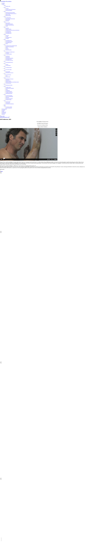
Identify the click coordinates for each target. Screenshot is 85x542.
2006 (5, 21)
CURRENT (3, 3)
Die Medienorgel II (8, 33)
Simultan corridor (8, 99)
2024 (5, 100)
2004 (5, 11)
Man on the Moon (8, 49)
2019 (4, 73)
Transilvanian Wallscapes (10, 103)
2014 (4, 63)
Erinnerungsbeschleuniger (10, 24)
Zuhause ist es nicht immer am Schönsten (12, 30)
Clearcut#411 (8, 102)
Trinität (7, 36)
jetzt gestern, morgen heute (10, 18)
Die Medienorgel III (9, 37)
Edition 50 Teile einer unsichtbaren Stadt (12, 82)
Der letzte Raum (8, 74)
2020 (5, 77)
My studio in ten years (9, 60)
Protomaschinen (8, 83)
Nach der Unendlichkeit (9, 96)
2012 (4, 55)
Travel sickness (8, 65)
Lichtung (7, 8)
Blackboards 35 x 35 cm (9, 78)
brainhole (7, 28)
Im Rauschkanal (8, 17)
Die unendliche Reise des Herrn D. (11, 13)
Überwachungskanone (9, 23)
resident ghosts (8, 87)
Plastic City (7, 79)
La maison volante (9, 54)
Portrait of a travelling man (10, 51)
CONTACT (3, 114)
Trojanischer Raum (9, 67)
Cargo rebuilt (8, 71)
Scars (7, 89)
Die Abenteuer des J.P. (9, 62)
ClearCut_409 (8, 6)
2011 (4, 50)
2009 (5, 39)
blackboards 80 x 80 (9, 93)
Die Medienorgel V (9, 42)
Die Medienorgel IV (9, 40)
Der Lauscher (8, 22)
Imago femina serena (9, 41)
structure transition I (9, 95)
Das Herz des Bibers (9, 10)
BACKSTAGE (4, 113)
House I (7, 64)
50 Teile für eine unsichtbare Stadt (11, 45)
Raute (7, 43)
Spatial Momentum (9, 91)
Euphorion (7, 52)
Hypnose (7, 48)
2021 (4, 84)
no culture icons (8, 31)
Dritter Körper (8, 76)
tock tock (7, 35)
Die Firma (7, 20)
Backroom (7, 97)
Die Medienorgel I (8, 32)
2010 (4, 44)
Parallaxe (7, 38)
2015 (4, 66)
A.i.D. (6, 75)
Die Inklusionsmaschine (9, 58)
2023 (5, 94)
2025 (5, 104)
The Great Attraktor (9, 106)
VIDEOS (3, 111)
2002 (5, 5)
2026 (5, 105)
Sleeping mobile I (8, 29)
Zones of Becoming (9, 107)
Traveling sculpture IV (9, 92)
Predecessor (8, 90)
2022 (5, 86)
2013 (4, 61)
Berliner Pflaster (8, 81)
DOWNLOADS (4, 112)
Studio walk (8, 56)
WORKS (3, 4)
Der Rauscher (8, 19)
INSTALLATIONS (4, 109)
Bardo (7, 47)
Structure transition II (9, 98)
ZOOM (7, 26)
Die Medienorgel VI (9, 59)
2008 (5, 34)
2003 (5, 7)
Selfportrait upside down (10, 46)
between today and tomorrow (10, 9)
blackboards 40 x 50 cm (9, 72)
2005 (5, 16)
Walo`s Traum (8, 14)
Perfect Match (8, 101)
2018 (4, 70)
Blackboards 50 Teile (9, 85)
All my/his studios (9, 69)
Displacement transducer (10, 88)
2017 (4, 68)
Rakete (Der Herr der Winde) (10, 12)
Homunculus (8, 57)
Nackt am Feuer (8, 15)
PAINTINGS (3, 110)
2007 (4, 27)
